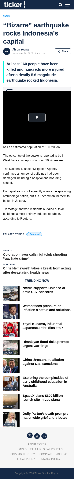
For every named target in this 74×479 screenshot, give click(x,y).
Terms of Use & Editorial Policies (39, 449)
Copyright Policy (22, 454)
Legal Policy (26, 459)
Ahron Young (21, 49)
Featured (34, 234)
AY (6, 51)
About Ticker (37, 444)
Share (64, 51)
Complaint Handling (53, 454)
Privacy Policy (50, 459)
